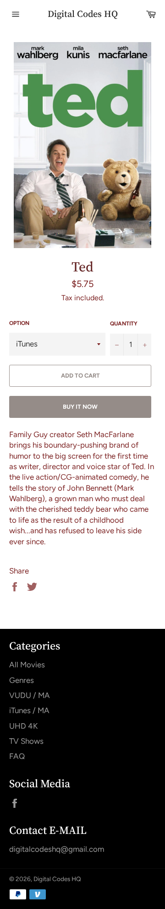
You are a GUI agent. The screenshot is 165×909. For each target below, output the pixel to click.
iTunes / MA (29, 710)
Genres (21, 680)
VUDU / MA (29, 695)
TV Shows (26, 741)
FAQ (17, 756)
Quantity (124, 323)
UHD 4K (23, 725)
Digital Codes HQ (83, 14)
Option (19, 323)
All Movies (27, 664)
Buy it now (80, 406)
